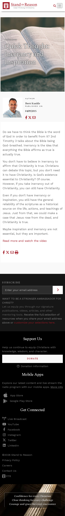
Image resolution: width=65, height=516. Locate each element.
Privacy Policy (11, 460)
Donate (32, 358)
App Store (16, 395)
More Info (56, 387)
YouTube (13, 424)
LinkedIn (13, 445)
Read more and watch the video (25, 240)
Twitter (12, 440)
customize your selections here (34, 322)
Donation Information (34, 366)
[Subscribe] (58, 290)
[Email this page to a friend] (34, 117)
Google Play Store (21, 400)
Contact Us (9, 470)
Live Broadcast (17, 419)
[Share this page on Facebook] (26, 117)
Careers (7, 465)
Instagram (14, 435)
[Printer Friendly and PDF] (16, 252)
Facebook (14, 429)
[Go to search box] (54, 5)
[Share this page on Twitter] (30, 117)
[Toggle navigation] (59, 5)
